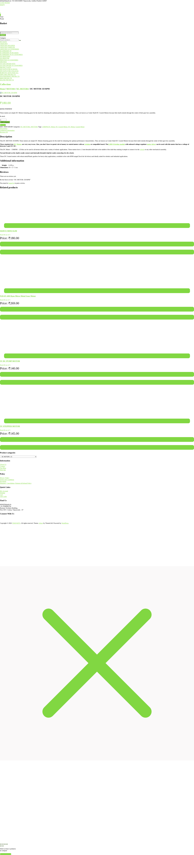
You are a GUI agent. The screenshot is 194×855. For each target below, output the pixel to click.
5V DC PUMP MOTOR (10, 361)
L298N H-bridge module (116, 144)
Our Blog (3, 468)
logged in (11, 183)
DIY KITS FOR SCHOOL (9, 69)
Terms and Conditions (7, 480)
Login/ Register (5, 3)
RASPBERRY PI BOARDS (9, 53)
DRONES (3, 62)
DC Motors (18, 144)
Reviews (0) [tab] (4, 132)
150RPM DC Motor (48, 127)
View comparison (5, 854)
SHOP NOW (41, 836)
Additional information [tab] (7, 130)
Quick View (4, 252)
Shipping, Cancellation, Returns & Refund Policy (16, 483)
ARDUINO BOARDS (7, 45)
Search (3, 35)
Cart (1, 495)
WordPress (65, 523)
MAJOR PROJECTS (7, 80)
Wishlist (2, 493)
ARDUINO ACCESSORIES (9, 49)
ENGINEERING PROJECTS (10, 76)
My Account (4, 491)
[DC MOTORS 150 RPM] (8, 93)
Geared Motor (79, 127)
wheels (142, 149)
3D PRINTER (4, 58)
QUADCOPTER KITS (7, 64)
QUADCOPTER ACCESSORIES (11, 65)
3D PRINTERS (5, 56)
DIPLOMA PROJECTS (8, 74)
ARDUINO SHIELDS (7, 47)
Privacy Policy (4, 478)
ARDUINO (4, 44)
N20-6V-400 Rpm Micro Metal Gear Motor (18, 296)
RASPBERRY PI (5, 51)
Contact (2, 466)
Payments (3, 481)
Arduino (87, 144)
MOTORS (10, 89)
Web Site (3, 470)
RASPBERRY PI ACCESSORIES (11, 54)
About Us (3, 464)
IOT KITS (3, 42)
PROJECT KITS (5, 67)
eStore (41, 523)
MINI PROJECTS (6, 78)
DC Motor (71, 127)
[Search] (20, 40)
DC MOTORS (23, 89)
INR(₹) (2, 5)
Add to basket (5, 122)
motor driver (151, 144)
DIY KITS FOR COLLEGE (9, 71)
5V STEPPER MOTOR (10, 426)
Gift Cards (3, 496)
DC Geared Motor (61, 127)
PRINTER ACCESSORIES (9, 60)
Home (2, 89)
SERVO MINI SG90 (8, 231)
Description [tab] (3, 128)
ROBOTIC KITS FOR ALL (9, 73)
